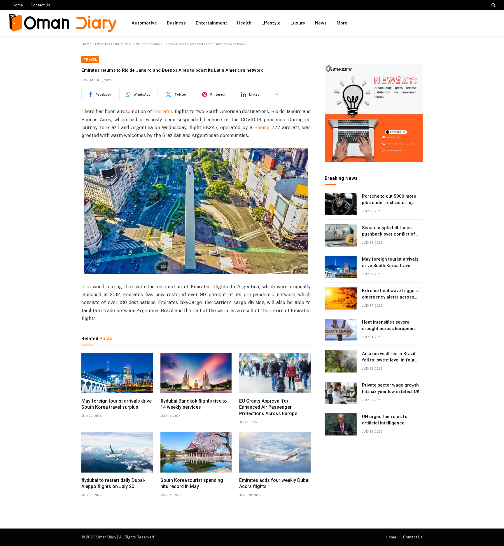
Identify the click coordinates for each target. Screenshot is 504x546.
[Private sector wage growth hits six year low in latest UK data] (341, 393)
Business (176, 22)
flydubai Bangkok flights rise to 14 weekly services (193, 404)
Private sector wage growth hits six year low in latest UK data (390, 389)
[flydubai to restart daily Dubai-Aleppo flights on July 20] (117, 452)
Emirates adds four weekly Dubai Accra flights (274, 483)
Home (18, 5)
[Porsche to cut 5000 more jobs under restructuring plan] (341, 204)
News (321, 22)
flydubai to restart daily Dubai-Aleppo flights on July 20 (113, 483)
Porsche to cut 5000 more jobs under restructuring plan (389, 200)
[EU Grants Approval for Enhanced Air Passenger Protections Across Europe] (275, 373)
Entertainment (211, 22)
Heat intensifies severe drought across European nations (388, 326)
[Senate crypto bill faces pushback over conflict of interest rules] (341, 235)
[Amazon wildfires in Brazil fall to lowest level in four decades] (341, 361)
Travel (90, 59)
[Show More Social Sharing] (276, 94)
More (342, 22)
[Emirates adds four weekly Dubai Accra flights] (275, 452)
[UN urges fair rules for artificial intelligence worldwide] (341, 424)
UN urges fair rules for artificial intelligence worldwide (385, 420)
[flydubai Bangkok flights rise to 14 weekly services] (196, 373)
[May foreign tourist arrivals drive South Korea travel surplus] (117, 373)
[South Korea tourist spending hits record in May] (196, 452)
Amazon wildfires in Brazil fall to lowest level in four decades (388, 357)
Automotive (144, 22)
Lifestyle (271, 22)
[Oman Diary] (62, 23)
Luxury (297, 22)
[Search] (492, 5)
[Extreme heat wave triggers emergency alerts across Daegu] (341, 298)
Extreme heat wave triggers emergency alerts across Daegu (390, 294)
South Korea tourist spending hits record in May (191, 483)
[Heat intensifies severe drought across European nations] (341, 330)
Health (244, 22)
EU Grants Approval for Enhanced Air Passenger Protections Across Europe (268, 407)
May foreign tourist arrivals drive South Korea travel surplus (116, 404)
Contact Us (40, 5)
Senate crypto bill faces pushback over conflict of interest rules (388, 231)
